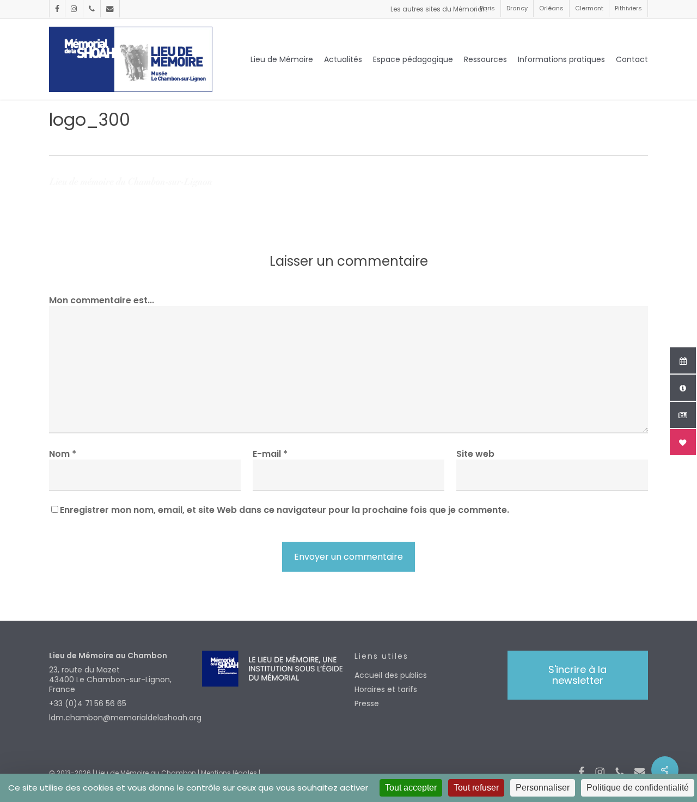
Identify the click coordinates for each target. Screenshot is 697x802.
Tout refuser (476, 787)
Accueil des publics (390, 675)
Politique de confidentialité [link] (637, 787)
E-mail (270, 454)
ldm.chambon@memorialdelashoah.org (119, 718)
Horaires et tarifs (385, 689)
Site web (475, 454)
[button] (578, 675)
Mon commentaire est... (101, 300)
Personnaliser (543, 787)
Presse (366, 703)
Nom (62, 454)
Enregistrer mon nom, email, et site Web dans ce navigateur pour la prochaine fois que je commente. (284, 510)
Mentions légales (229, 772)
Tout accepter (411, 787)
